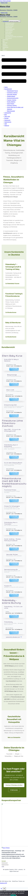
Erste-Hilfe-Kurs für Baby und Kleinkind (14, 36)
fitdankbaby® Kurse (12, 91)
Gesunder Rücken (12, 94)
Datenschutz (5, 47)
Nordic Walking (11, 101)
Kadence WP (3, 883)
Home (4, 19)
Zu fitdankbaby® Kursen (12, 283)
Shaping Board (11, 96)
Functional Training (12, 92)
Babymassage (8, 38)
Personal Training (12, 105)
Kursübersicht (6, 21)
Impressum (7, 120)
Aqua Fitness (10, 103)
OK (12, 895)
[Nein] (16, 895)
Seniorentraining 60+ (13, 98)
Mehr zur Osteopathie (14, 737)
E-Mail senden (14, 790)
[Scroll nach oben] (1, 889)
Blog (5, 114)
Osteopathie (5, 39)
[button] (14, 70)
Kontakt (6, 118)
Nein (14, 895)
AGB (5, 123)
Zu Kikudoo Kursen (10, 312)
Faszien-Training (11, 100)
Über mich (7, 116)
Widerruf (5, 50)
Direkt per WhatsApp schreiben (14, 785)
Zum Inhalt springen (5, 1)
